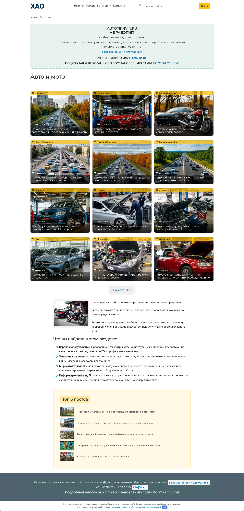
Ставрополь (103, 93)
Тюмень (39, 93)
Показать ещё (122, 290)
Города (90, 5)
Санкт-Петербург (44, 142)
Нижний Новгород (106, 142)
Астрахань (164, 239)
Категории (104, 5)
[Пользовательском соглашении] (146, 507)
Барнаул (39, 190)
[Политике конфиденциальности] (115, 507)
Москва (101, 190)
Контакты (119, 5)
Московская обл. (168, 142)
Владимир (102, 239)
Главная (79, 5)
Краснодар (165, 190)
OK (165, 507)
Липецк (39, 239)
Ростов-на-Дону (167, 93)
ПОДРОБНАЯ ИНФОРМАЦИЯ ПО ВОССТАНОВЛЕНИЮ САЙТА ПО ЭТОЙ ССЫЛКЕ (122, 492)
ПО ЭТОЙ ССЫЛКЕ (166, 63)
